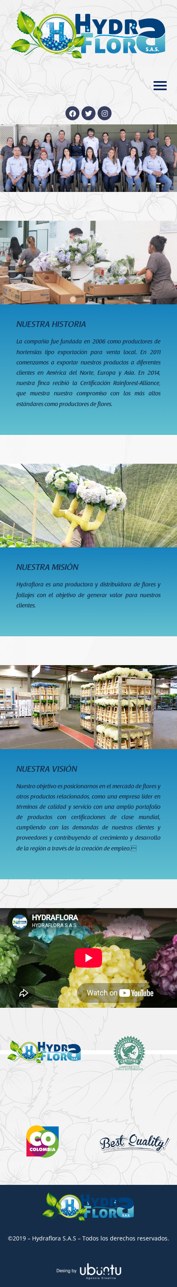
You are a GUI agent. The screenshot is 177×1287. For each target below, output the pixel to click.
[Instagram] (105, 113)
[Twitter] (88, 113)
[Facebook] (72, 113)
